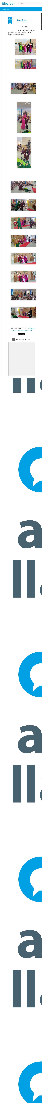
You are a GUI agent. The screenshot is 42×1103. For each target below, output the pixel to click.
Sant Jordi (22, 20)
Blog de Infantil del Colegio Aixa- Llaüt (23, 329)
